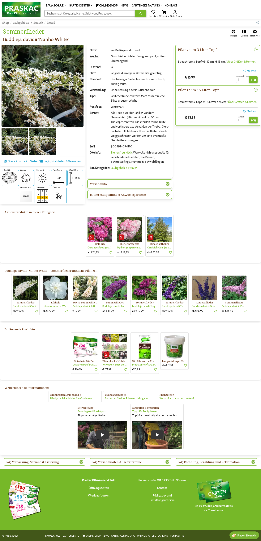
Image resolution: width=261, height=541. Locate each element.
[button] (55, 5)
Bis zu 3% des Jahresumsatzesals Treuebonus (214, 508)
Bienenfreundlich (121, 152)
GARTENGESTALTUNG (123, 535)
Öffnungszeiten (99, 488)
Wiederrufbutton (98, 495)
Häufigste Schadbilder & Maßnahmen (71, 398)
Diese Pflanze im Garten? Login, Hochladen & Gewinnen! (44, 161)
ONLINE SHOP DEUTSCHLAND (152, 535)
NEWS (106, 535)
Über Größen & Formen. (241, 61)
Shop (5, 22)
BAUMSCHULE (52, 535)
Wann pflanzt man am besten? (177, 398)
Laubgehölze (21, 22)
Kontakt (162, 488)
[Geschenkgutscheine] (24, 499)
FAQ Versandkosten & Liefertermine (117, 462)
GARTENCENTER (71, 535)
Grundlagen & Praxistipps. (92, 411)
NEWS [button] (125, 5)
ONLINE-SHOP (93, 535)
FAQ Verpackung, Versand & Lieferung (32, 462)
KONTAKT (175, 535)
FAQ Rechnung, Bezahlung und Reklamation (209, 462)
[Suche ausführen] (140, 13)
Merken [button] (251, 71)
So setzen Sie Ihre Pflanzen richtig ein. (126, 398)
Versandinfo (98, 184)
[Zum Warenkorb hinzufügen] (253, 79)
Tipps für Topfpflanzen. (145, 411)
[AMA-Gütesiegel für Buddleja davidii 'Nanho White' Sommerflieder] (9, 177)
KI (183, 535)
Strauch (38, 22)
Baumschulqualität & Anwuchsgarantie (118, 195)
